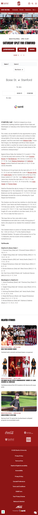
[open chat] (35, 512)
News (34, 10)
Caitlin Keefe (8, 175)
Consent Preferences (19, 481)
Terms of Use (19, 461)
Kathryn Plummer (27, 177)
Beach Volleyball (14, 38)
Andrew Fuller (27, 140)
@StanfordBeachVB (9, 50)
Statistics (28, 10)
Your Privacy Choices (19, 496)
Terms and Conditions (19, 486)
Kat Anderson (12, 159)
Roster (21, 10)
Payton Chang (12, 184)
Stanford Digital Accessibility (19, 465)
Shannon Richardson (18, 161)
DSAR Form (19, 491)
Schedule (15, 10)
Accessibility (19, 470)
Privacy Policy (19, 456)
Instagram (23, 50)
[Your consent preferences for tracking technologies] (3, 512)
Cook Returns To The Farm (8, 415)
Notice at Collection (19, 501)
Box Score (18, 69)
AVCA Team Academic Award (9, 349)
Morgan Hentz (32, 172)
